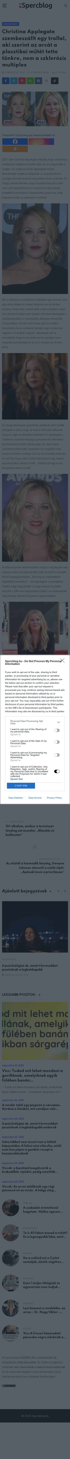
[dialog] (35, 729)
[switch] (57, 730)
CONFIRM (21, 785)
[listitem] (35, 722)
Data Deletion (15, 797)
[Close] (63, 661)
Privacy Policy (54, 797)
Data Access (35, 797)
